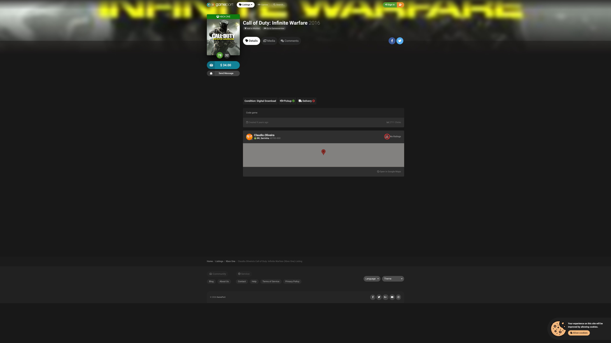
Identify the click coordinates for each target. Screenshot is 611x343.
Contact (242, 281)
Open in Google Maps (390, 171)
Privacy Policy (292, 281)
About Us (224, 281)
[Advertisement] (323, 73)
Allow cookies (580, 333)
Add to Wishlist (253, 28)
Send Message (226, 73)
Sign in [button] (391, 4)
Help (254, 281)
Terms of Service (271, 281)
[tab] (251, 41)
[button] (279, 4)
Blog (211, 281)
